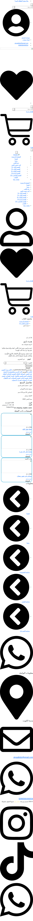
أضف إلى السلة (28, 432)
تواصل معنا (16, 179)
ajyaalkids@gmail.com (21, 43)
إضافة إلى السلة (28, 365)
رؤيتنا (16, 161)
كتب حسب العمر (16, 165)
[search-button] (13, 7)
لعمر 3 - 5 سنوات (27, 380)
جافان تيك (17, 801)
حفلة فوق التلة (27, 429)
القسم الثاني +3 (15, 169)
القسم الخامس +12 (15, 175)
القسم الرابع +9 (16, 173)
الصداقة (23, 374)
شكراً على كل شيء (25, 452)
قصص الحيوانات (15, 378)
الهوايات (8, 376)
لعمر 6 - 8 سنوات (17, 380)
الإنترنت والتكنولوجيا (13, 372)
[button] (29, 368)
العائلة (18, 374)
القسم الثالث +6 (15, 171)
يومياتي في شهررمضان (24, 476)
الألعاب (16, 177)
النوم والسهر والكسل (21, 376)
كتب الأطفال (7, 378)
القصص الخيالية (11, 374)
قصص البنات (24, 378)
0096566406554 (23, 45)
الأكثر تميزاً (9, 370)
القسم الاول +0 (16, 167)
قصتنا (16, 159)
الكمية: (30, 363)
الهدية (12, 376)
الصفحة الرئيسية (16, 157)
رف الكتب (16, 163)
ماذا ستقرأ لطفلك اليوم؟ (22, 1)
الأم (21, 372)
